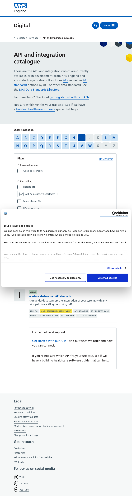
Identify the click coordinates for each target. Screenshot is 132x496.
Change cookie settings (26, 435)
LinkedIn (23, 483)
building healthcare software (35, 109)
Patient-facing (81, 311)
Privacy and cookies (23, 407)
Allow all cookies (107, 277)
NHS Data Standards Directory (39, 89)
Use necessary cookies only (65, 277)
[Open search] (95, 25)
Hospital (34, 311)
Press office (19, 453)
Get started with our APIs (49, 341)
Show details (114, 267)
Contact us (19, 448)
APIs (65, 80)
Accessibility (20, 430)
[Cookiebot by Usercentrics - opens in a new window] (114, 214)
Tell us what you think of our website (33, 457)
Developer (34, 37)
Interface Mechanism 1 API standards (50, 296)
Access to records (86, 316)
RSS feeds (18, 462)
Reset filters (106, 159)
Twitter (23, 477)
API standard (68, 316)
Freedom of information (26, 421)
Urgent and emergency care (44, 316)
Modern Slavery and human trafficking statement (39, 426)
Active (33, 292)
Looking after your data (26, 416)
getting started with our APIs (69, 97)
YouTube (24, 489)
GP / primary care (100, 311)
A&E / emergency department (56, 311)
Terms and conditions (24, 412)
